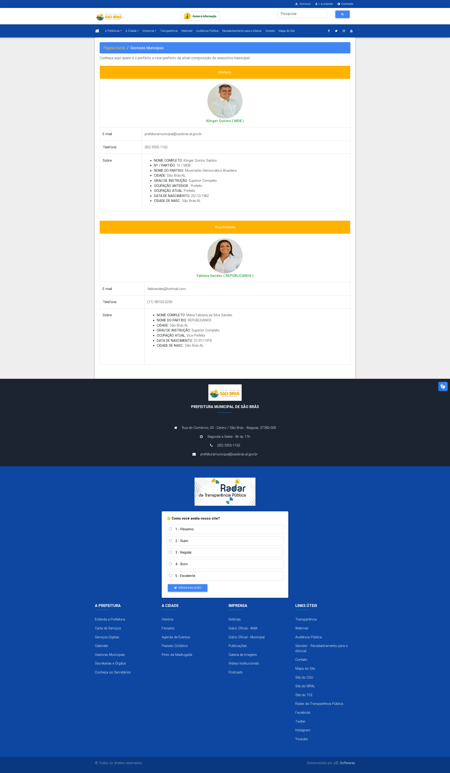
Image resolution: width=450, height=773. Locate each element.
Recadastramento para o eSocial (242, 31)
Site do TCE (304, 695)
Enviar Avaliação (190, 587)
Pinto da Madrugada (177, 655)
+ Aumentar (325, 4)
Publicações (238, 646)
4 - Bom (181, 564)
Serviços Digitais (107, 637)
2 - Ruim (181, 541)
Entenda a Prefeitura (110, 619)
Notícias (235, 619)
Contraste (347, 4)
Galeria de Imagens (243, 655)
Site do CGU (304, 677)
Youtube (301, 739)
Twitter (300, 721)
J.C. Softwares (344, 763)
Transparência (169, 31)
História (167, 619)
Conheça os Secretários (113, 672)
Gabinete (101, 646)
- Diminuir (304, 4)
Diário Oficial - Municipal (247, 637)
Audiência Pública (207, 31)
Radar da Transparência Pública (319, 704)
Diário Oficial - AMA (243, 628)
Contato (270, 31)
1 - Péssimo (184, 529)
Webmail (186, 31)
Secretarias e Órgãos (110, 663)
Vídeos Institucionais (244, 663)
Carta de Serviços (108, 628)
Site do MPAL (305, 686)
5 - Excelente (184, 576)
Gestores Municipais (110, 655)
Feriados (168, 628)
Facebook (302, 712)
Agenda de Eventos (176, 637)
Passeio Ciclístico (175, 646)
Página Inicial (114, 47)
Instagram (302, 730)
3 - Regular (183, 552)
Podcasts (236, 672)
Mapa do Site (287, 31)
